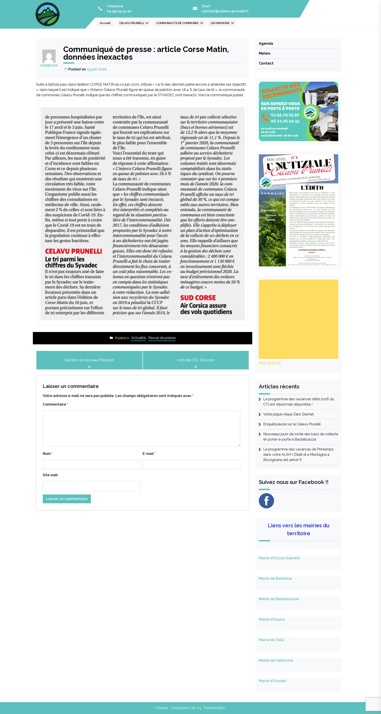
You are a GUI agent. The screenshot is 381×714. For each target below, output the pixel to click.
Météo (265, 53)
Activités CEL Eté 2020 (196, 360)
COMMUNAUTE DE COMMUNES (177, 23)
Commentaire (55, 404)
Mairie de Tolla (271, 640)
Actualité (138, 338)
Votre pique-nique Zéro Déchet (288, 414)
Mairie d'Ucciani (272, 681)
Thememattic (214, 708)
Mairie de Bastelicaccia (279, 599)
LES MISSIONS (220, 23)
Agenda (266, 43)
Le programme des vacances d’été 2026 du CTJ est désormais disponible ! (298, 401)
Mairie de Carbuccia (276, 660)
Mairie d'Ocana (272, 619)
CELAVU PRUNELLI (131, 23)
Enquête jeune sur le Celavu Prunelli (292, 424)
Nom (48, 454)
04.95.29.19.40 (119, 11)
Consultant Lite (183, 708)
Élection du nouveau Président (89, 360)
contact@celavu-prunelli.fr (225, 11)
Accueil (105, 23)
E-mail (149, 454)
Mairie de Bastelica (275, 578)
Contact (266, 63)
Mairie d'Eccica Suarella (279, 558)
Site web (50, 475)
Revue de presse (162, 338)
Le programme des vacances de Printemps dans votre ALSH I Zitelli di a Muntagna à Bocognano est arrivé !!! (298, 454)
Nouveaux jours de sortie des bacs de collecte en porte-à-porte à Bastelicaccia (300, 436)
